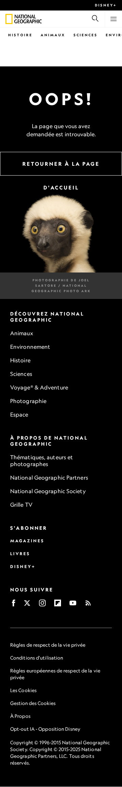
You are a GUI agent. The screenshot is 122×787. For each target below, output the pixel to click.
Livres (20, 554)
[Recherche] (95, 19)
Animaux (53, 35)
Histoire (20, 35)
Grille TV (21, 505)
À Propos (20, 716)
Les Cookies (23, 690)
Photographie (28, 401)
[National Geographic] (9, 19)
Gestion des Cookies (33, 703)
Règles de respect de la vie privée (47, 645)
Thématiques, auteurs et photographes (41, 461)
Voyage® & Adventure (39, 387)
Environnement (30, 347)
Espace (19, 414)
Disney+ (106, 5)
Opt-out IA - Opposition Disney (45, 729)
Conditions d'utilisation (36, 658)
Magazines (27, 541)
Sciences (86, 35)
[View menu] (113, 19)
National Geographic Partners (49, 478)
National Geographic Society (48, 491)
